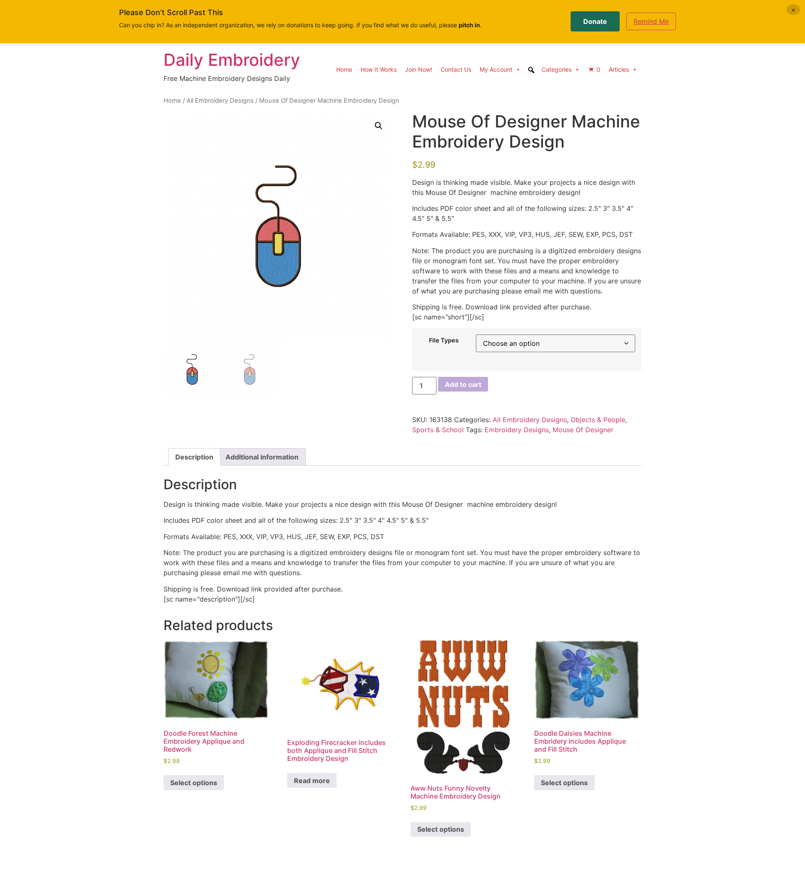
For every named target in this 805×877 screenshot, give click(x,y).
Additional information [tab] (262, 457)
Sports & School (438, 430)
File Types (444, 340)
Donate (595, 21)
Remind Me (651, 21)
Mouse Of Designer (583, 430)
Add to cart (463, 384)
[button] (378, 125)
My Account (496, 69)
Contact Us (456, 69)
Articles (619, 69)
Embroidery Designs (517, 430)
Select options (193, 782)
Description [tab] (194, 457)
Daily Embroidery (232, 59)
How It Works (379, 69)
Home (344, 69)
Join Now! (418, 69)
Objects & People (598, 419)
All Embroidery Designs (220, 100)
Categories (556, 69)
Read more (312, 780)
